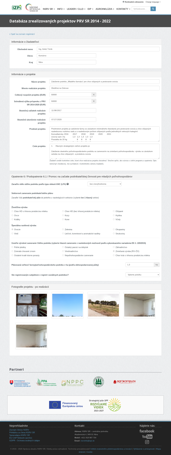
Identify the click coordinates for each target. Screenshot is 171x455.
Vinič (16, 233)
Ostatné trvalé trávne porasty (27, 255)
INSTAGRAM (147, 442)
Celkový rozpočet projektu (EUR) (30, 95)
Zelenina (68, 229)
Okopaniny (120, 229)
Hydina (119, 215)
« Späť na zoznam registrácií (22, 34)
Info (60, 9)
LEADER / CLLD (75, 9)
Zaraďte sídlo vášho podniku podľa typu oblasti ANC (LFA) (39, 184)
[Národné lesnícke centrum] (98, 381)
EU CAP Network (17, 438)
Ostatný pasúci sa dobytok (76, 247)
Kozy (67, 215)
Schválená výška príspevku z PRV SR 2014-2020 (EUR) (30, 103)
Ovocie (17, 229)
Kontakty (122, 9)
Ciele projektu (39, 146)
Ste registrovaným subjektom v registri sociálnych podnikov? (40, 275)
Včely (118, 219)
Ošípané (119, 211)
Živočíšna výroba (19, 207)
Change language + (153, 2)
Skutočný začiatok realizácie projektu (32, 112)
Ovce (16, 215)
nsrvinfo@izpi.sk (87, 441)
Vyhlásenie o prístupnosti (143, 449)
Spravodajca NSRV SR (19, 435)
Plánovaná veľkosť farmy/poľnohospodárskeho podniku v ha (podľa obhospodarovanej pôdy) (55, 265)
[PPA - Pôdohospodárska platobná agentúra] (46, 382)
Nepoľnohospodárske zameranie (79, 255)
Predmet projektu (37, 129)
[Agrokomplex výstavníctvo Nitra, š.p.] (125, 380)
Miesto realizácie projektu (34, 88)
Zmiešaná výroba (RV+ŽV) (127, 251)
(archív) (28, 438)
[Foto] (31, 305)
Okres (30, 56)
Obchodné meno (25, 49)
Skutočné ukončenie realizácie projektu (31, 121)
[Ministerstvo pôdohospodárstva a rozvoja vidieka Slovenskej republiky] (20, 382)
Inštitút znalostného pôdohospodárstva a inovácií (111, 449)
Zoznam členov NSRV (19, 430)
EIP (90, 9)
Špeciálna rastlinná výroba (23, 225)
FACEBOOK (147, 431)
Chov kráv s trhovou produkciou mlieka (133, 255)
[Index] (17, 7)
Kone (67, 219)
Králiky (17, 219)
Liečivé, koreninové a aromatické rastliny (82, 233)
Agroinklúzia (104, 9)
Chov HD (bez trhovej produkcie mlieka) (82, 211)
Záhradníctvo (121, 247)
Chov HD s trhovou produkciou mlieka (30, 211)
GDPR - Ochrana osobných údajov (24, 440)
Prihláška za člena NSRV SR (22, 432)
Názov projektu (38, 82)
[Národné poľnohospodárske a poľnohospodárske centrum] (72, 381)
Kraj (31, 62)
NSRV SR (48, 9)
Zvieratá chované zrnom (24, 251)
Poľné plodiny (20, 247)
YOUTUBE (147, 436)
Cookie (89, 452)
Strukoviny (120, 233)
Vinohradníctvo (71, 251)
